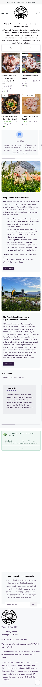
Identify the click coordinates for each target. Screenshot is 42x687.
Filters (11, 48)
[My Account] (35, 12)
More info (21, 448)
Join (33, 604)
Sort (31, 48)
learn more (9, 268)
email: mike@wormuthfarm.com (15, 639)
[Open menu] (2, 13)
